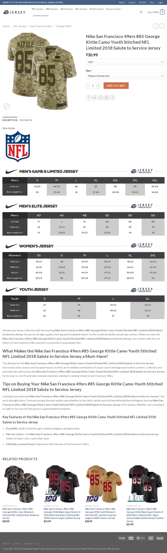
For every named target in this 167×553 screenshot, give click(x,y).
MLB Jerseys (67, 9)
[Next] (164, 498)
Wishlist (142, 2)
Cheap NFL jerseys (89, 548)
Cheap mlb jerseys (47, 548)
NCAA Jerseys (97, 9)
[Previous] (2, 498)
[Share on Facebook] (89, 97)
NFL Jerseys (38, 9)
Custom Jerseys (40, 15)
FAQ (152, 2)
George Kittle (63, 26)
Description (9, 120)
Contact (131, 2)
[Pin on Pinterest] (106, 97)
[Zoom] (7, 106)
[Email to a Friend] (100, 97)
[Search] (141, 12)
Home (5, 26)
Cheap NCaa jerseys (68, 548)
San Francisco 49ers (41, 26)
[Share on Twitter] (95, 97)
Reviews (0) (26, 120)
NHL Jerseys (81, 9)
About (121, 2)
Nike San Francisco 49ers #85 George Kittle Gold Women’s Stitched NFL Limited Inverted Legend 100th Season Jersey (100, 513)
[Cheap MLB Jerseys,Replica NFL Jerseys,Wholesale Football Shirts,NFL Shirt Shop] (14, 12)
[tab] (9, 120)
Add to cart (116, 85)
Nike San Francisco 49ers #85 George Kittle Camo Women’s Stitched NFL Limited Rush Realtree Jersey (20, 513)
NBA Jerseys (52, 9)
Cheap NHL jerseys (110, 548)
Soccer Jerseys (113, 9)
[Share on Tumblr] (112, 97)
